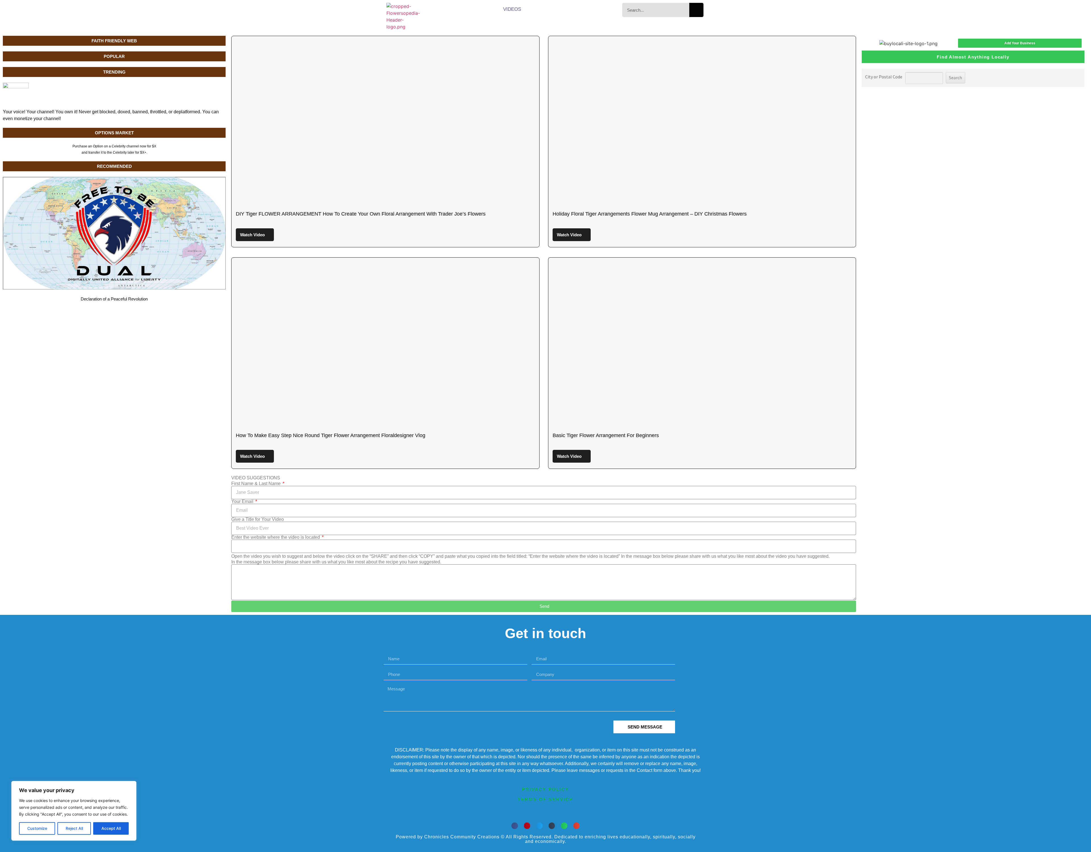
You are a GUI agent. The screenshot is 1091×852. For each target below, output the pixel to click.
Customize (37, 828)
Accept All (111, 828)
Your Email (243, 501)
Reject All (74, 828)
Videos (512, 9)
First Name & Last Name (256, 483)
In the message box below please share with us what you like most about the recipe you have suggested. (336, 562)
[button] (514, 825)
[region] (73, 811)
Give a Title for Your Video (257, 519)
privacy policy (545, 789)
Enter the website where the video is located (276, 537)
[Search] (696, 10)
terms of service (545, 799)
